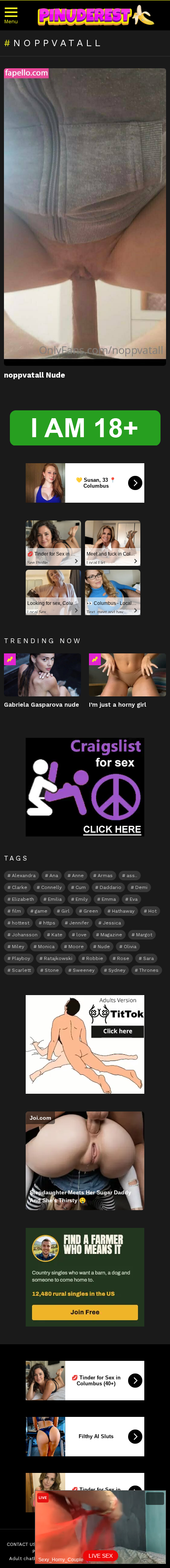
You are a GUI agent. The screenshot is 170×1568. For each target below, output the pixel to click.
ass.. (132, 875)
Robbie (94, 958)
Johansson (25, 934)
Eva (134, 899)
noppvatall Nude (34, 375)
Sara (148, 958)
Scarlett (21, 970)
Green (90, 911)
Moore (76, 946)
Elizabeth (23, 899)
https (49, 923)
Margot (144, 934)
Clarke (19, 887)
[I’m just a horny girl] (127, 675)
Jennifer (79, 923)
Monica (46, 946)
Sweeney (83, 970)
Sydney (116, 970)
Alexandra (24, 875)
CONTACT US (21, 1544)
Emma (109, 899)
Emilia (55, 899)
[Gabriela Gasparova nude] (42, 675)
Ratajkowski (58, 958)
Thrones (149, 970)
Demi (141, 887)
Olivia (130, 946)
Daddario (110, 887)
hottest (20, 923)
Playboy (21, 958)
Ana (53, 875)
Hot (152, 911)
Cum (81, 887)
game (41, 911)
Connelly (51, 887)
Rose (123, 958)
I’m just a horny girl (117, 704)
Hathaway (123, 911)
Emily (82, 899)
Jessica (112, 923)
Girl (65, 911)
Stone (52, 970)
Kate (56, 934)
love (81, 934)
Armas (105, 875)
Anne (78, 875)
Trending (10, 659)
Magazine (111, 934)
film (16, 911)
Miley (18, 946)
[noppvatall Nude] (85, 217)
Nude (104, 946)
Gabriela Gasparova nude (41, 704)
